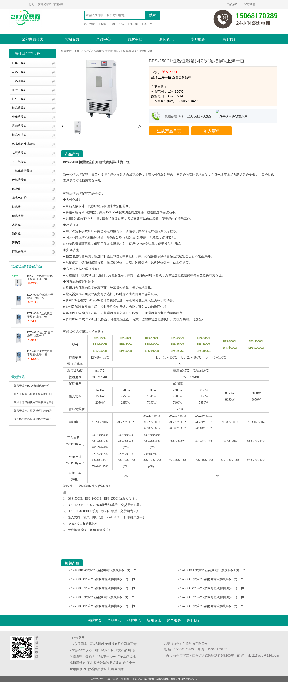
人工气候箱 (19, 162)
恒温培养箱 (19, 108)
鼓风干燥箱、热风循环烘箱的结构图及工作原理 (42, 410)
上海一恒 (132, 24)
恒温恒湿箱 (19, 135)
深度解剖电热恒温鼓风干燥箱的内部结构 (38, 419)
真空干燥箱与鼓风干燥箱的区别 (33, 394)
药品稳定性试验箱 (23, 144)
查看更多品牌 (181, 77)
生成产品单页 (169, 131)
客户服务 (198, 39)
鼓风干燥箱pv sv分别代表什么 (32, 385)
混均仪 (16, 242)
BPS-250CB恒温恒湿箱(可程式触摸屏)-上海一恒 (210, 597)
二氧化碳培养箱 (22, 171)
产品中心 (103, 39)
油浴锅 (16, 233)
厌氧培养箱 (19, 180)
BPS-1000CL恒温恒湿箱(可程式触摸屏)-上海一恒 (211, 570)
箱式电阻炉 (19, 197)
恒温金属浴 (19, 251)
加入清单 (212, 131)
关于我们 (229, 39)
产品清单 (232, 4)
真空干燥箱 (19, 90)
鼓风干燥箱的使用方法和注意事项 (34, 402)
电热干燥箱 (19, 72)
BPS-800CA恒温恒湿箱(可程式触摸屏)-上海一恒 (101, 579)
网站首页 (72, 39)
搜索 (152, 15)
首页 (77, 51)
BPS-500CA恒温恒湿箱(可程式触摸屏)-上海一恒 (210, 588)
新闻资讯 (166, 39)
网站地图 (162, 678)
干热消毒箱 (19, 81)
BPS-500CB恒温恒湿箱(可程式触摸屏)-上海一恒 (101, 588)
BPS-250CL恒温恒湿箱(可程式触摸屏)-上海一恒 (210, 606)
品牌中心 (135, 39)
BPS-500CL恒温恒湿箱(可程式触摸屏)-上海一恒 (101, 597)
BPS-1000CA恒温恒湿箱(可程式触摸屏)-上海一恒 (102, 570)
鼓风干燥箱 (19, 63)
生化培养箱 (19, 117)
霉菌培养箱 (19, 126)
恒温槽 (16, 206)
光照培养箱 (19, 153)
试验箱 (16, 188)
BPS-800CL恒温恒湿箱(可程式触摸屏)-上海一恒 (210, 579)
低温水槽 (18, 215)
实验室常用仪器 (103, 51)
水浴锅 (16, 224)
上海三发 (146, 24)
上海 (112, 24)
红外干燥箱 (19, 99)
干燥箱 (102, 24)
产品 (121, 24)
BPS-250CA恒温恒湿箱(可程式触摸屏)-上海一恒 (101, 606)
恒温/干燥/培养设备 (125, 51)
